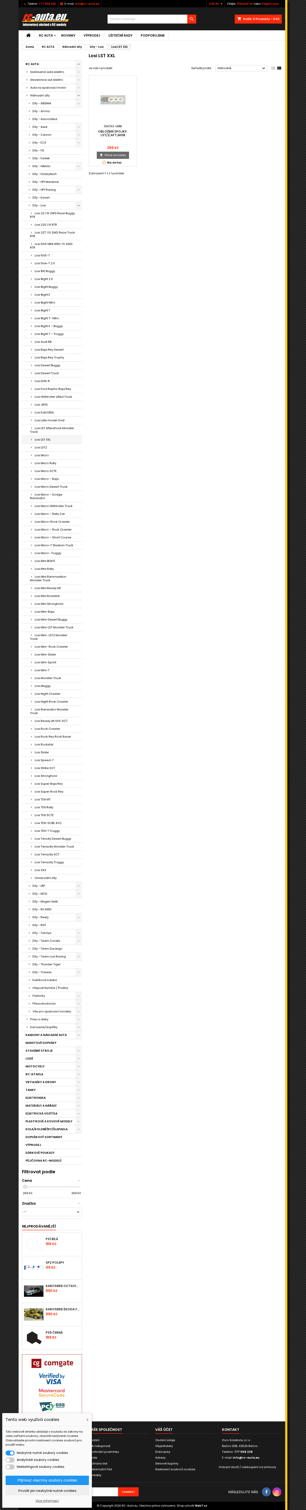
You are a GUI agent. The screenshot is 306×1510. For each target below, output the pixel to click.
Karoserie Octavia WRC (63, 1286)
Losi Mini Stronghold (49, 604)
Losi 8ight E (42, 295)
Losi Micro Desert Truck (51, 487)
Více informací (47, 1501)
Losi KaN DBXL (44, 412)
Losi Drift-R (42, 381)
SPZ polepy (55, 1262)
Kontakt (230, 1429)
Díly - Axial (39, 127)
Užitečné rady (120, 35)
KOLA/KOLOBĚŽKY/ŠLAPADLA (47, 1129)
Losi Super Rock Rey (49, 791)
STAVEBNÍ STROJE (39, 1051)
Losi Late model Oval (50, 420)
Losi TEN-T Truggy (47, 831)
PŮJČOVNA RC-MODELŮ (43, 1160)
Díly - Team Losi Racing (49, 956)
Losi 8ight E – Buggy (49, 326)
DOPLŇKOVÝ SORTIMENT (44, 1137)
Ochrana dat (98, 1463)
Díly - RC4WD (42, 909)
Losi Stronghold (46, 776)
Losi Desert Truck (47, 373)
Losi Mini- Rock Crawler (51, 647)
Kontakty (95, 1475)
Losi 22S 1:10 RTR (46, 225)
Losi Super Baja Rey (49, 784)
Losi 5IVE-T (42, 255)
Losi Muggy (43, 686)
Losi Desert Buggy (47, 365)
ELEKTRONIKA (36, 1098)
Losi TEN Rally (44, 807)
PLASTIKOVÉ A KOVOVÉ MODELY (49, 1121)
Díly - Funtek (41, 158)
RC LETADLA (34, 1074)
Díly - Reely (40, 917)
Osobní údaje (165, 1440)
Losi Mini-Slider (45, 654)
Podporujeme (153, 35)
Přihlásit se (245, 4)
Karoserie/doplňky (44, 1027)
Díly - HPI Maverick (45, 182)
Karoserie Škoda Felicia (63, 1309)
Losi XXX (40, 870)
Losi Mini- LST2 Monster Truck (48, 637)
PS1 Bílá (52, 1239)
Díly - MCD (39, 894)
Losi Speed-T (44, 760)
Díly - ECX (39, 142)
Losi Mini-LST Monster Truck (54, 627)
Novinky (68, 35)
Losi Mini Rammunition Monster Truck (48, 578)
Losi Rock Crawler (47, 729)
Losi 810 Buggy (45, 271)
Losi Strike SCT (45, 768)
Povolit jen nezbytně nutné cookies (47, 1490)
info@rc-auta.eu (87, 4)
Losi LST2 (41, 447)
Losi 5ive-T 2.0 (45, 263)
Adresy (160, 1457)
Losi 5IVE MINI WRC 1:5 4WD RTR (51, 246)
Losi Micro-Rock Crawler (52, 522)
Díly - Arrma (41, 111)
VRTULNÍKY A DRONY (41, 1082)
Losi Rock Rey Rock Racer (53, 736)
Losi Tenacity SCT (47, 854)
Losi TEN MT (43, 799)
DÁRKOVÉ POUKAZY (40, 1153)
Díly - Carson (41, 135)
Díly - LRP (38, 886)
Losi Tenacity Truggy (49, 862)
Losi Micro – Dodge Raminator (46, 496)
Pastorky (38, 996)
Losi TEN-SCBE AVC (48, 823)
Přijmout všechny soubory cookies (47, 1480)
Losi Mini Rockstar (47, 596)
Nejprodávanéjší (39, 1226)
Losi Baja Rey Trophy (49, 357)
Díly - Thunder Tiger (46, 964)
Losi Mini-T (42, 670)
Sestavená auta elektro (47, 72)
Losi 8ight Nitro (45, 302)
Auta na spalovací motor (48, 87)
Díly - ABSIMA (41, 103)
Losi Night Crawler (47, 694)
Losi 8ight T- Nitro (47, 318)
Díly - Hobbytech (44, 174)
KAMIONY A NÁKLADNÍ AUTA (46, 1035)
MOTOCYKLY (35, 1066)
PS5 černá (54, 1332)
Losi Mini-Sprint (45, 662)
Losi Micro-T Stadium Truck (54, 545)
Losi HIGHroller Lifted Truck (53, 397)
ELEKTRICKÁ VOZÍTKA (41, 1113)
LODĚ (29, 1058)
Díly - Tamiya (41, 933)
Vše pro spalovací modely (51, 1011)
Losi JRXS (41, 404)
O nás (93, 1457)
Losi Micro (42, 455)
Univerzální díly (46, 878)
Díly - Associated (44, 119)
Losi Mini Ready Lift (48, 588)
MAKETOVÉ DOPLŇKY (41, 1043)
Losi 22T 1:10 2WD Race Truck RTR (52, 234)
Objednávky (164, 1446)
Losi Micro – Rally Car (50, 514)
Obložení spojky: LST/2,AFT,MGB (112, 133)
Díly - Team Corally (46, 941)
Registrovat (270, 4)
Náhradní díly (40, 95)
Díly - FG (38, 150)
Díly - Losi (39, 205)
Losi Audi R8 (43, 342)
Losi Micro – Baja (47, 479)
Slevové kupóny (166, 1463)
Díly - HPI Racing (44, 190)
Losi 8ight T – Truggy (49, 334)
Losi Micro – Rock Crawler (53, 529)
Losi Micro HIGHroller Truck (54, 506)
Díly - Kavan (41, 197)
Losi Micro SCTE (46, 471)
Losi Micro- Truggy (48, 553)
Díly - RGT (39, 925)
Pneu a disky (39, 1019)
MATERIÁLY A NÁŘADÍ (41, 1106)
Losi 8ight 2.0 (44, 279)
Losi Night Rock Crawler (51, 701)
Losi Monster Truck (48, 678)
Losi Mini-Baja (44, 612)
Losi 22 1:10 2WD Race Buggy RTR (52, 215)
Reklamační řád (100, 1469)
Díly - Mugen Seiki (45, 901)
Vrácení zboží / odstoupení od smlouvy (247, 1467)
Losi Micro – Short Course (53, 537)
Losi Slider (42, 752)
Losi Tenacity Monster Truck (54, 846)
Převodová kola (44, 1003)
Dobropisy (162, 1452)
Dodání (94, 1440)
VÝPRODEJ (92, 35)
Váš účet (163, 1429)
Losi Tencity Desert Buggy (53, 839)
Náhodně (242, 68)
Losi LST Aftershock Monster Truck (52, 430)
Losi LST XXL (43, 439)
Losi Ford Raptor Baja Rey (53, 389)
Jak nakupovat (99, 1446)
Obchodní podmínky (104, 1452)
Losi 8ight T (42, 310)
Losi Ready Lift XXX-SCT (51, 721)
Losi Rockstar (44, 744)
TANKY (31, 1090)
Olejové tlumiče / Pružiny (50, 988)
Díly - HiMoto (41, 166)
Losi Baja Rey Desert (49, 349)
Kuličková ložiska (44, 980)
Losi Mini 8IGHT (45, 561)
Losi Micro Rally (45, 463)
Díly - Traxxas (42, 972)
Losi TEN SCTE (44, 815)
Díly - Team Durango (47, 948)
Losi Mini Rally (44, 569)
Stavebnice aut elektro (46, 80)
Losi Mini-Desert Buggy (51, 619)
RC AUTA (46, 35)
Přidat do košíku (113, 155)
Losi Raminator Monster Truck (49, 711)
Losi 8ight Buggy (46, 287)
